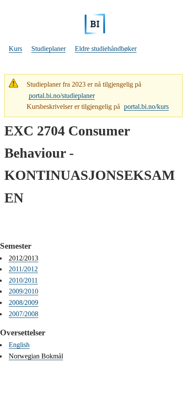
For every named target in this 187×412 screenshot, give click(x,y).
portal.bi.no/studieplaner (62, 95)
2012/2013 (23, 258)
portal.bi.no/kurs (146, 106)
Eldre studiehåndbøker (106, 48)
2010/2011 (23, 280)
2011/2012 (23, 269)
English (19, 344)
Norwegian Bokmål (36, 356)
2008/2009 (23, 302)
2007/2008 (23, 313)
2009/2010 (23, 291)
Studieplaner (48, 48)
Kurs (15, 48)
